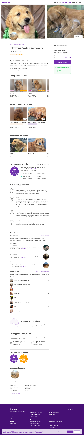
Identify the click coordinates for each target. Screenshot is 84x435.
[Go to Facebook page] (68, 409)
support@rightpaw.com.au (54, 419)
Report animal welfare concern (55, 421)
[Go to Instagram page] (70, 409)
